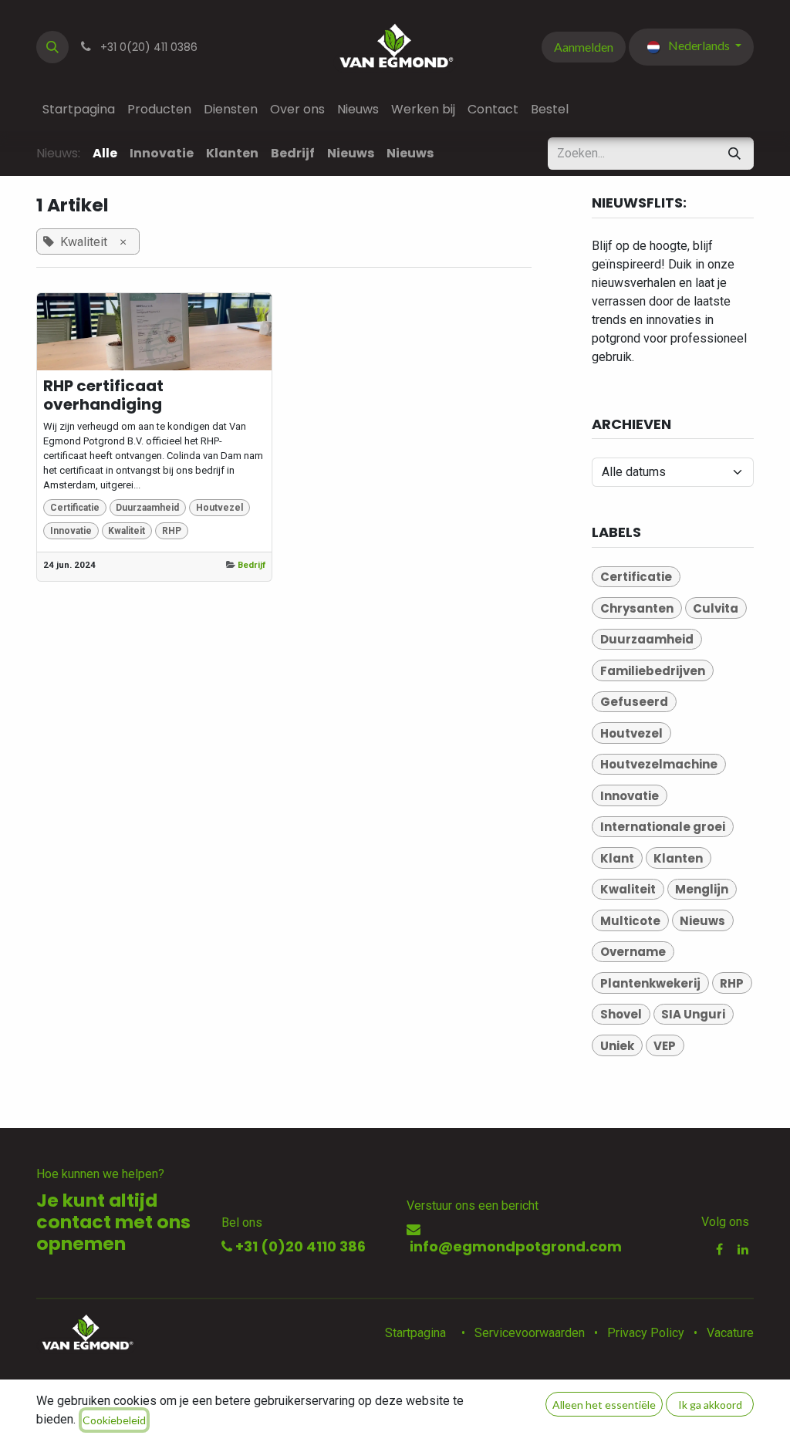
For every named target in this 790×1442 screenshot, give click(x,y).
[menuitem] (78, 109)
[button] (52, 47)
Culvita (715, 608)
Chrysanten (637, 608)
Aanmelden (583, 46)
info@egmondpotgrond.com (514, 1246)
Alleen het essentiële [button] (604, 1404)
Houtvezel (219, 507)
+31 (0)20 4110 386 (299, 1246)
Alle (105, 153)
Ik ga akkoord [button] (710, 1404)
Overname (633, 952)
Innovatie (71, 530)
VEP (664, 1046)
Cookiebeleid (114, 1420)
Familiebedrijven (652, 671)
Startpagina (415, 1332)
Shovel (621, 1014)
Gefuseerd (634, 702)
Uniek (617, 1046)
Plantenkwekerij (650, 983)
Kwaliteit (126, 530)
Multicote (630, 921)
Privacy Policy (645, 1332)
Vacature (730, 1332)
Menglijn (701, 889)
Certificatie (75, 507)
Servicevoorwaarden (529, 1332)
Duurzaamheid (147, 507)
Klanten (678, 858)
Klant (617, 858)
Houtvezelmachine (658, 764)
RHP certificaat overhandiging (103, 395)
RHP (171, 530)
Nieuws (702, 921)
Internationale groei (662, 827)
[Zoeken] (734, 153)
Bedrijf (251, 564)
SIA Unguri (693, 1014)
